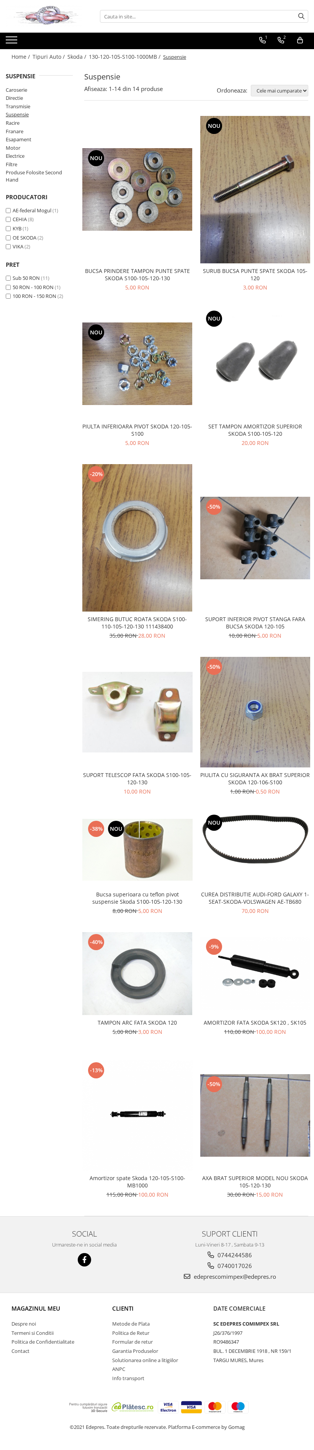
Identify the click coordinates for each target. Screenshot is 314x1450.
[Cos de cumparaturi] (300, 40)
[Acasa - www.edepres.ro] (44, 16)
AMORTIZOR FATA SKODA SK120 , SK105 (255, 1022)
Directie (14, 97)
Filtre (11, 164)
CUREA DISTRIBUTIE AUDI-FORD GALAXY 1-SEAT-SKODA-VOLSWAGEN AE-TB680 (255, 898)
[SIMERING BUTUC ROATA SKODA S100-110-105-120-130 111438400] (137, 538)
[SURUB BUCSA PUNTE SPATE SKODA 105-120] (255, 189)
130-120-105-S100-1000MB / (125, 56)
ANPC (118, 1369)
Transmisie (18, 106)
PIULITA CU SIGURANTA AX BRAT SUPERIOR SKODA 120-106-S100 (255, 778)
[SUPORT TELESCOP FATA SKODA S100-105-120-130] (137, 712)
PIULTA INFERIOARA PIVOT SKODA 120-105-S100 (137, 430)
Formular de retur (132, 1341)
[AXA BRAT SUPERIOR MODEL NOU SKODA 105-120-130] (255, 1115)
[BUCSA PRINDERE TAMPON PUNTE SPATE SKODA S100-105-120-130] (137, 189)
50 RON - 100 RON (33, 287)
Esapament (18, 139)
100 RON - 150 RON (34, 296)
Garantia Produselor (135, 1350)
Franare (14, 131)
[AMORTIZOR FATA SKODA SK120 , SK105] (255, 973)
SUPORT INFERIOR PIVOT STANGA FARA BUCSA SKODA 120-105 (255, 622)
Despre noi (23, 1323)
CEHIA (20, 219)
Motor (13, 147)
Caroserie (16, 89)
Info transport (128, 1378)
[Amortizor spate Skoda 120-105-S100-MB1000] (137, 1115)
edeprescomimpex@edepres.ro (234, 1276)
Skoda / (77, 56)
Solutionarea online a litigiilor (145, 1360)
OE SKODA (24, 237)
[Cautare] (301, 16)
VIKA (18, 246)
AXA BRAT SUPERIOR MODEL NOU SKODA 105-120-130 (255, 1181)
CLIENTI (123, 1308)
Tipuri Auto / (49, 56)
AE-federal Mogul (32, 210)
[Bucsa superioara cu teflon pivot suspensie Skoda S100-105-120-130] (137, 850)
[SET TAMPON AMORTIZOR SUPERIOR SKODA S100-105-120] (255, 364)
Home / (21, 56)
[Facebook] (84, 1259)
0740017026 (234, 1266)
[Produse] (12, 42)
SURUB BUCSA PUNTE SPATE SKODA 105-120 (255, 274)
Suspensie (17, 114)
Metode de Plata (131, 1323)
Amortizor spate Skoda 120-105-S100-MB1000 (137, 1181)
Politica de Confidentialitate (42, 1341)
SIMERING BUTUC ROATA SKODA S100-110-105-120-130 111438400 (137, 622)
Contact (20, 1350)
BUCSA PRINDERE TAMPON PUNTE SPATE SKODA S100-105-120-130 (137, 274)
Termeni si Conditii (32, 1332)
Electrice (15, 155)
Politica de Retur (130, 1332)
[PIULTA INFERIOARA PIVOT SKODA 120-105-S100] (137, 363)
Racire (13, 122)
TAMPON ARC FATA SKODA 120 (137, 1022)
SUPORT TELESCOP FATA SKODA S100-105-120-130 (137, 778)
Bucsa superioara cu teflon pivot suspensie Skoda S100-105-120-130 (137, 898)
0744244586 (234, 1255)
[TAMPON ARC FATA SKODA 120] (137, 973)
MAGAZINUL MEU (35, 1308)
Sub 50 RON (26, 277)
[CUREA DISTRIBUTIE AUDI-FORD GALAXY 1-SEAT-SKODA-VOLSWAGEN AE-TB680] (255, 850)
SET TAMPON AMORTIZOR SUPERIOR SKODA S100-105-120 (255, 430)
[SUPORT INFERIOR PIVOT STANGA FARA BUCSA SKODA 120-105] (255, 538)
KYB (17, 228)
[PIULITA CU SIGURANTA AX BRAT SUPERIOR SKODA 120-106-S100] (255, 712)
